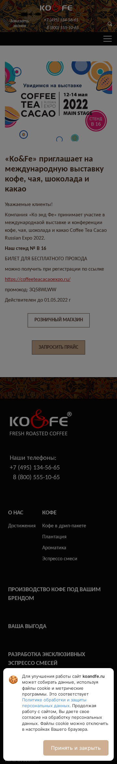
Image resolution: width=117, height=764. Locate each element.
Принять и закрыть (76, 748)
